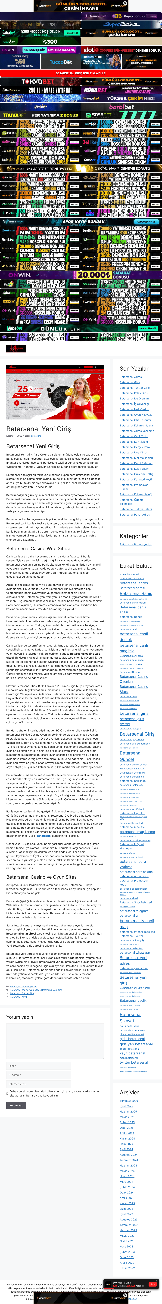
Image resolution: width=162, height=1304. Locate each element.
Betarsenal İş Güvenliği (134, 404)
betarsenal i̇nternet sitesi (130, 793)
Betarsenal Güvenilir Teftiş (136, 474)
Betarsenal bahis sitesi (133, 609)
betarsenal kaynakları (128, 806)
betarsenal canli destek (134, 637)
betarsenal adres (134, 583)
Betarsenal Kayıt (18, 997)
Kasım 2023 (127, 1203)
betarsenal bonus (131, 616)
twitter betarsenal (134, 1062)
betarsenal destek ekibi (129, 701)
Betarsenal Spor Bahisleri (136, 902)
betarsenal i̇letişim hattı (129, 789)
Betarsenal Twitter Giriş (135, 387)
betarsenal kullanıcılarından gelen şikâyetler (133, 818)
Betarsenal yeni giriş (51, 990)
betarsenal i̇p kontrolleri (129, 797)
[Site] (40, 124)
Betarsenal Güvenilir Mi (132, 772)
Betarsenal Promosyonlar (23, 986)
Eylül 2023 (126, 1214)
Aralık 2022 (127, 1262)
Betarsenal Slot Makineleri (136, 457)
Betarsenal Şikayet (130, 1017)
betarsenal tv (129, 915)
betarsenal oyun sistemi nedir (131, 857)
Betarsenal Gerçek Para (135, 447)
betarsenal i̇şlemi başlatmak (131, 801)
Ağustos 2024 (129, 1154)
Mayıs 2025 (127, 1117)
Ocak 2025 (127, 1127)
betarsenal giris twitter (132, 721)
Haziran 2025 (128, 1111)
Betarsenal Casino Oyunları (134, 679)
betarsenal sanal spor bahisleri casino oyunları (135, 893)
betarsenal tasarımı (127, 907)
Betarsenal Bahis (136, 593)
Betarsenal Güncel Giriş (22, 993)
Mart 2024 (126, 1181)
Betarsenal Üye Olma (133, 452)
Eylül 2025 (126, 1106)
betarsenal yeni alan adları (130, 973)
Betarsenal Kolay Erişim (134, 468)
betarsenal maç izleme (137, 832)
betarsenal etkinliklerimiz (130, 705)
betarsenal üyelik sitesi (129, 1009)
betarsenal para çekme (136, 872)
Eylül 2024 (126, 1149)
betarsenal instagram (131, 785)
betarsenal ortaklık (127, 853)
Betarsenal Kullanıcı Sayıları (137, 425)
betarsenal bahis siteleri (133, 602)
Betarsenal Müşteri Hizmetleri (132, 846)
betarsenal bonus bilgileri (130, 621)
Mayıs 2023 (127, 1235)
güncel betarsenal (129, 1048)
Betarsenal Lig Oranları (134, 398)
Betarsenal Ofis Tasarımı (135, 420)
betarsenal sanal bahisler (133, 888)
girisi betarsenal (132, 1039)
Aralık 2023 (127, 1198)
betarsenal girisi (134, 713)
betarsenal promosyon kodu (134, 882)
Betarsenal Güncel (130, 756)
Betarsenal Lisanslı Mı (131, 823)
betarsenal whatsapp (135, 952)
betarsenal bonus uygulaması (131, 625)
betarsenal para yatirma (133, 864)
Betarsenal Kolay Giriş (134, 393)
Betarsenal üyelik (133, 1000)
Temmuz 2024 (129, 1160)
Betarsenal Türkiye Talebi (136, 509)
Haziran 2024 (128, 1165)
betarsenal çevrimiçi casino (131, 992)
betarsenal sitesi (129, 898)
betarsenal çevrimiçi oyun (130, 996)
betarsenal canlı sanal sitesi (131, 664)
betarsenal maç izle (132, 827)
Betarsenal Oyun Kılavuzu (136, 414)
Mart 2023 (126, 1246)
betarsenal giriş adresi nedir (135, 743)
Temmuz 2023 (129, 1225)
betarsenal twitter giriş (132, 940)
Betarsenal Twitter (131, 936)
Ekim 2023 (126, 1208)
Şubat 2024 (127, 1187)
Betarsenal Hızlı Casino (134, 409)
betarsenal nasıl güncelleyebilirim (133, 1071)
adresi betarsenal (129, 574)
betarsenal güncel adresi (133, 764)
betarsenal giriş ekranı (129, 748)
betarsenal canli (128, 629)
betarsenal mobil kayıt (129, 836)
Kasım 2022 (127, 1268)
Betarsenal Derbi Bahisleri (136, 463)
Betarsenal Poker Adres (135, 514)
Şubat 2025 (127, 1122)
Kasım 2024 (127, 1138)
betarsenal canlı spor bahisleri (132, 668)
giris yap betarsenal (136, 1044)
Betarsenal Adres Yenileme (137, 430)
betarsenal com (128, 696)
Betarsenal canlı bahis (131, 655)
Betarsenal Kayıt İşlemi (134, 441)
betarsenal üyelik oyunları (130, 1005)
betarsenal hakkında (133, 780)
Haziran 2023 (128, 1230)
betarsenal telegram (134, 911)
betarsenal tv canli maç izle (137, 931)
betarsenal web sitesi (131, 948)
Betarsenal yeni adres (133, 960)
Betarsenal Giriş (130, 382)
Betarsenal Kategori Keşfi (136, 479)
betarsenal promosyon (134, 876)
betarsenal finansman (128, 709)
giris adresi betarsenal (132, 1034)
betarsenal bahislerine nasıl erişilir (133, 599)
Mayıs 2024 (127, 1171)
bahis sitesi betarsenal (132, 578)
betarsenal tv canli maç (137, 923)
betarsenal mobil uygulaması (135, 840)
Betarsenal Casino (130, 672)
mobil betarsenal (129, 1057)
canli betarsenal (130, 1026)
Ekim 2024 (126, 1144)
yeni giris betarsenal (128, 1067)
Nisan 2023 (127, 1241)
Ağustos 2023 (129, 1219)
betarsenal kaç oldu (132, 813)
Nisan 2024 (127, 1176)
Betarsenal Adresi (131, 377)
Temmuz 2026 (129, 1100)
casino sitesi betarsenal (132, 1030)
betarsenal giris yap (130, 728)
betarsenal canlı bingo (132, 660)
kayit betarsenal (132, 1053)
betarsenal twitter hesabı (130, 944)
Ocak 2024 (127, 1192)
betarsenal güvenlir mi (132, 776)
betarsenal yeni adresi (134, 968)
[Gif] (81, 168)
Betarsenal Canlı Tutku (134, 436)
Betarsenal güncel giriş (132, 768)
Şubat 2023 (127, 1252)
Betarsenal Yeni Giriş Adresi (135, 987)
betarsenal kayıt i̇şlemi (132, 809)
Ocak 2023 (127, 1257)
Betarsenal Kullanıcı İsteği (136, 494)
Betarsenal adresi (132, 588)
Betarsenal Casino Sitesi (134, 689)
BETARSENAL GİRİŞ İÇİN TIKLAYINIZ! (81, 73)
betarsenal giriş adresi (132, 739)
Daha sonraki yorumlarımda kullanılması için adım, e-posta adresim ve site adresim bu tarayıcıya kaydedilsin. (54, 1093)
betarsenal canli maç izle (134, 648)
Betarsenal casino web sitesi (25, 990)
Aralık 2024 (127, 1133)
